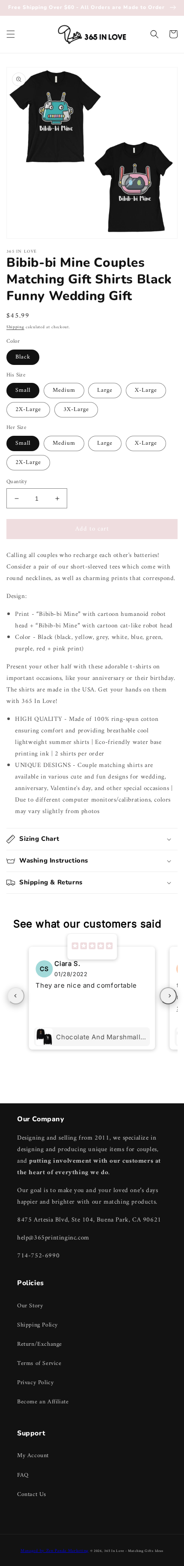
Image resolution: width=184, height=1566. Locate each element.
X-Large (146, 390)
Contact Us (31, 1494)
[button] (10, 34)
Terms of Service (39, 1363)
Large (105, 390)
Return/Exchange (39, 1344)
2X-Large (28, 409)
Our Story (30, 1306)
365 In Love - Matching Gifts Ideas (133, 1551)
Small (22, 390)
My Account (33, 1455)
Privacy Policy (35, 1382)
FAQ (23, 1475)
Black (22, 357)
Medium (64, 390)
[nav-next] (168, 995)
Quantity (16, 482)
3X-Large (76, 409)
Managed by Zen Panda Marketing (55, 1550)
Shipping (15, 327)
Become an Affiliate (42, 1402)
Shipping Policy (37, 1325)
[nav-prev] (15, 995)
